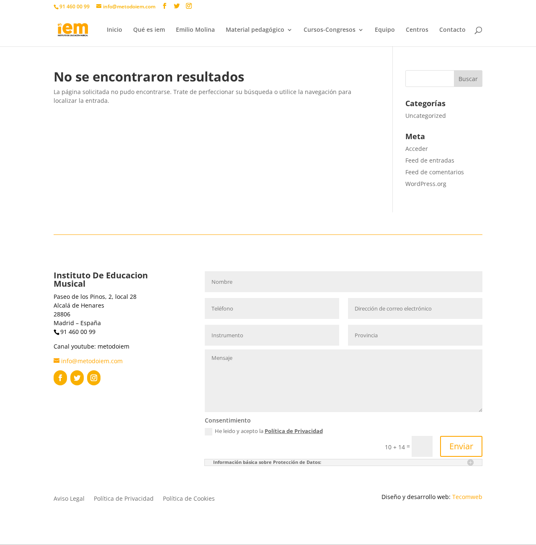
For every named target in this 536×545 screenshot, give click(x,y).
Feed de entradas (429, 160)
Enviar (461, 446)
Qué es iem (149, 30)
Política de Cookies (189, 499)
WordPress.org (425, 184)
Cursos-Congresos (330, 30)
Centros (417, 30)
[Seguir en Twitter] (77, 377)
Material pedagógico (255, 30)
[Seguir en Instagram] (93, 377)
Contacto (452, 30)
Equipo (385, 30)
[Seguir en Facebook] (60, 377)
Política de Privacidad (294, 431)
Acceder (416, 149)
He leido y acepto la (269, 431)
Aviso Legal (69, 499)
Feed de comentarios (434, 172)
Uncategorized (425, 116)
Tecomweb (467, 497)
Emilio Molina (195, 30)
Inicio (114, 30)
